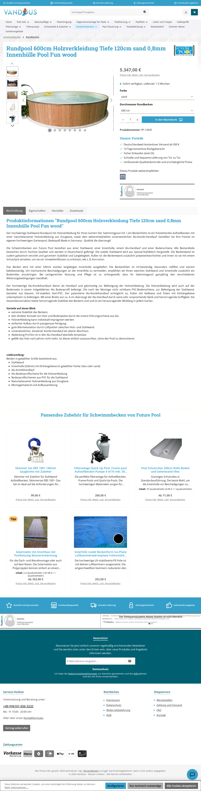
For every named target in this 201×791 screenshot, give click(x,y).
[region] (60, 100)
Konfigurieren (115, 786)
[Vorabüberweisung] (71, 753)
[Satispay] (38, 753)
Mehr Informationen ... (17, 787)
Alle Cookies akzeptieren (181, 786)
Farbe (130, 90)
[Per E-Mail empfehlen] (122, 176)
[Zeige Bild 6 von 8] (75, 130)
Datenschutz (113, 705)
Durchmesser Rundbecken (143, 104)
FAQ (159, 710)
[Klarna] (27, 753)
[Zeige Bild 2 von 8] (55, 130)
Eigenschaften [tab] (37, 210)
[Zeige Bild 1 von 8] (50, 130)
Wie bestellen (164, 700)
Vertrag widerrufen (16, 728)
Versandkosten (91, 770)
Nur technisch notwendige (145, 786)
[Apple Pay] (60, 753)
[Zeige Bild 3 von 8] (60, 130)
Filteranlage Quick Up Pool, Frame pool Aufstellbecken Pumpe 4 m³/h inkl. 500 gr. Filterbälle (100, 469)
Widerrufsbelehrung (118, 710)
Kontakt (161, 715)
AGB (135, 673)
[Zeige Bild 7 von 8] (80, 130)
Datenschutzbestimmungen (82, 673)
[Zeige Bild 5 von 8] (70, 130)
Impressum (113, 700)
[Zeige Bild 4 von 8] (65, 130)
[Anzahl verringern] (123, 119)
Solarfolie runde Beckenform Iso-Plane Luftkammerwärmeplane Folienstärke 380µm (100, 553)
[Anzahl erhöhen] (137, 119)
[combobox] (105, 12)
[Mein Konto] (185, 12)
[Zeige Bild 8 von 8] (85, 130)
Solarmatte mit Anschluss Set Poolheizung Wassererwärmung (35, 553)
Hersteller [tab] (58, 210)
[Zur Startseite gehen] (20, 12)
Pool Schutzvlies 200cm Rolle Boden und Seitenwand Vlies (165, 469)
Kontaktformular (33, 718)
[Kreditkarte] (82, 753)
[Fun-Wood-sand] (67, 100)
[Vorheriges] (23, 100)
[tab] (14, 211)
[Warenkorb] (194, 12)
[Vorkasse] (12, 753)
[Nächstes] (111, 100)
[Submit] (129, 661)
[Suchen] (145, 12)
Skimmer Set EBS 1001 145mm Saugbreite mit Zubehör (35, 469)
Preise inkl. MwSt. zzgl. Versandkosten (140, 74)
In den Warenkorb (166, 119)
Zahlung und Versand (169, 705)
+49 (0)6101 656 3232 (18, 706)
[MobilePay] (49, 753)
